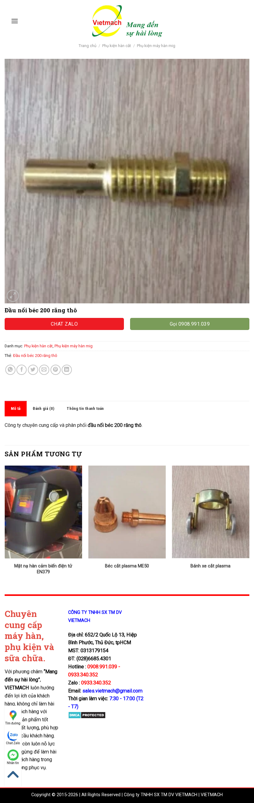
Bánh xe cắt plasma (210, 566)
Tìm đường (12, 723)
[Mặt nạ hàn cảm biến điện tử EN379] (43, 512)
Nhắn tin (13, 763)
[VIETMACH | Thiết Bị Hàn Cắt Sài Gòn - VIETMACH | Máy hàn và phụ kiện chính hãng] (127, 21)
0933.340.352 (96, 683)
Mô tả (15, 408)
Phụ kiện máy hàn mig (156, 45)
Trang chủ (87, 45)
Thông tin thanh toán (85, 408)
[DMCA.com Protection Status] (87, 715)
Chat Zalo (13, 743)
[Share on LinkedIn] (67, 370)
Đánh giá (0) (43, 408)
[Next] (249, 525)
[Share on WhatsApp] (10, 370)
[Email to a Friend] (44, 370)
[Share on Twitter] (33, 370)
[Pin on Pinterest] (55, 370)
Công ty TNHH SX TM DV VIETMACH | (161, 794)
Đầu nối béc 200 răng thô (35, 355)
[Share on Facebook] (21, 370)
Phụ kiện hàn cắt (116, 45)
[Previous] (5, 525)
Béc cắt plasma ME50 (127, 566)
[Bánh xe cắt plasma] (210, 512)
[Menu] (15, 21)
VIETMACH (212, 794)
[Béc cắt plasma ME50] (127, 512)
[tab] (16, 409)
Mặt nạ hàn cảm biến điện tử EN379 (43, 569)
